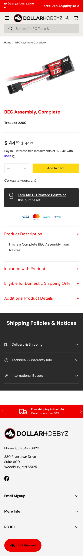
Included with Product (41, 268)
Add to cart (55, 168)
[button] (76, 18)
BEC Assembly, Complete (30, 42)
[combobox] (41, 28)
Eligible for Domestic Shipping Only (41, 283)
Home (7, 42)
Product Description (41, 234)
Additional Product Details (41, 298)
